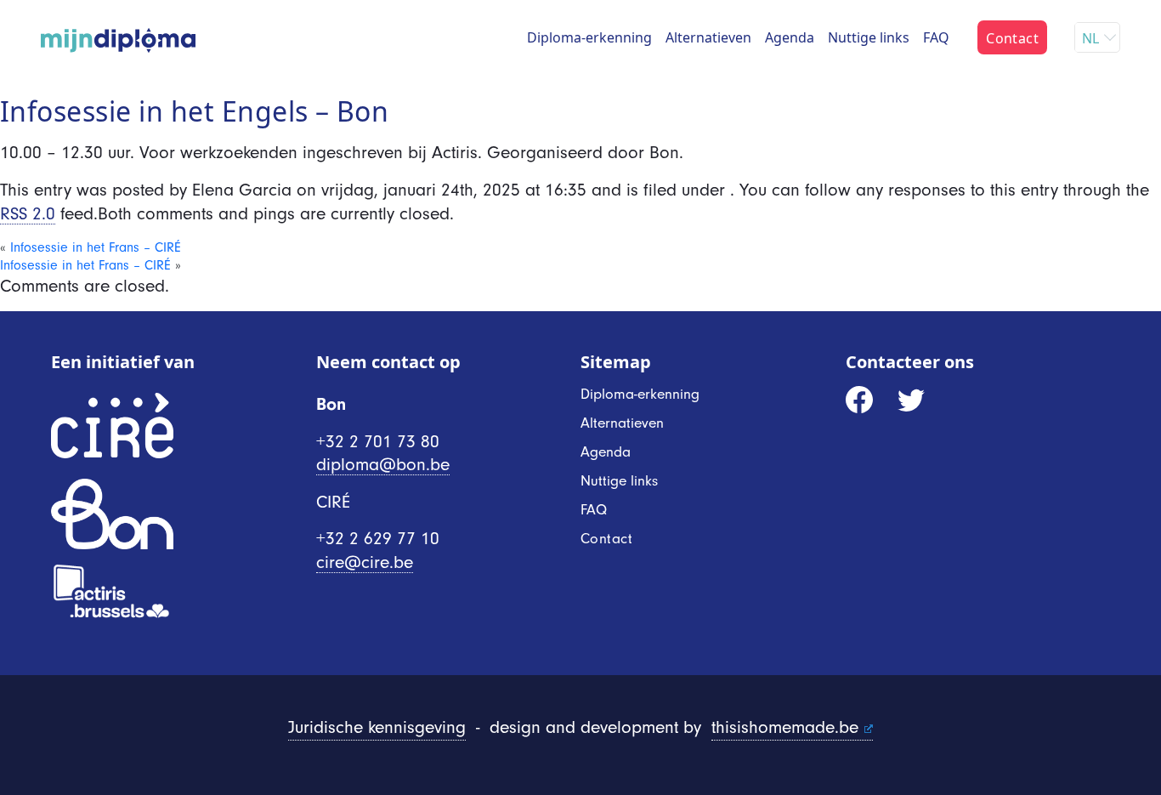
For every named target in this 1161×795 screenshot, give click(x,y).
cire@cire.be (364, 562)
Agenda (789, 37)
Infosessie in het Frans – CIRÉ (95, 247)
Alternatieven (708, 37)
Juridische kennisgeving (377, 727)
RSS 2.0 (27, 213)
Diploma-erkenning (589, 37)
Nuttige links (868, 37)
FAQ (936, 37)
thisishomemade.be (784, 727)
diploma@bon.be (383, 464)
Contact (1012, 38)
